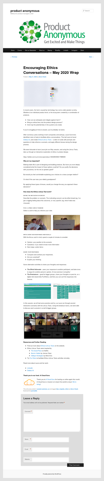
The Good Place (36, 351)
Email (28, 449)
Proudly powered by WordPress (52, 474)
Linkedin (65, 50)
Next (91, 57)
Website (27, 459)
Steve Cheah (42, 77)
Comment (28, 411)
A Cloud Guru (50, 379)
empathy (61, 389)
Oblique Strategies (37, 356)
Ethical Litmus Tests (44, 140)
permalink (34, 391)
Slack (82, 50)
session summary (42, 389)
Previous (13, 57)
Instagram (74, 50)
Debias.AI (26, 140)
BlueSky (57, 50)
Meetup (50, 50)
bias (57, 389)
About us (41, 50)
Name (28, 439)
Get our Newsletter (30, 50)
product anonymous (25, 10)
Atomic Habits (35, 353)
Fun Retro (33, 358)
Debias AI (30, 370)
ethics (67, 389)
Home (12, 50)
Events (20, 50)
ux (48, 389)
